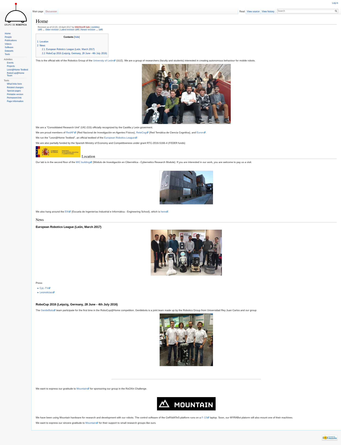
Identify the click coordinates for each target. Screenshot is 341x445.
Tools (7, 54)
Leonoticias (46, 292)
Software (9, 47)
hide (77, 37)
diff (40, 29)
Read (242, 11)
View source (253, 11)
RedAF (70, 132)
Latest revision (67, 29)
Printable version (15, 94)
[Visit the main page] (15, 14)
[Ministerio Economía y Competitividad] (58, 151)
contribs (95, 27)
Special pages (14, 91)
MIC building (83, 162)
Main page (38, 11)
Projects (11, 66)
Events (10, 63)
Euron (200, 132)
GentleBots (47, 310)
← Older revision (51, 29)
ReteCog (141, 132)
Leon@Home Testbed (17, 69)
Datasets (9, 51)
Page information (15, 101)
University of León (103, 60)
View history (268, 11)
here (163, 211)
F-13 (204, 417)
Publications (11, 40)
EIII (67, 211)
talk (88, 27)
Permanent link (14, 97)
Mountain (82, 388)
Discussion (51, 11)
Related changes (15, 87)
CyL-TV (44, 288)
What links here (14, 84)
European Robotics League (119, 137)
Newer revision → (89, 29)
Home (8, 33)
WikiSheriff (80, 27)
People (8, 37)
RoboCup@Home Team (15, 74)
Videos (8, 44)
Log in (335, 3)
